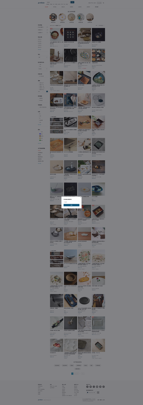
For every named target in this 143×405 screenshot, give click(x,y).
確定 (71, 205)
